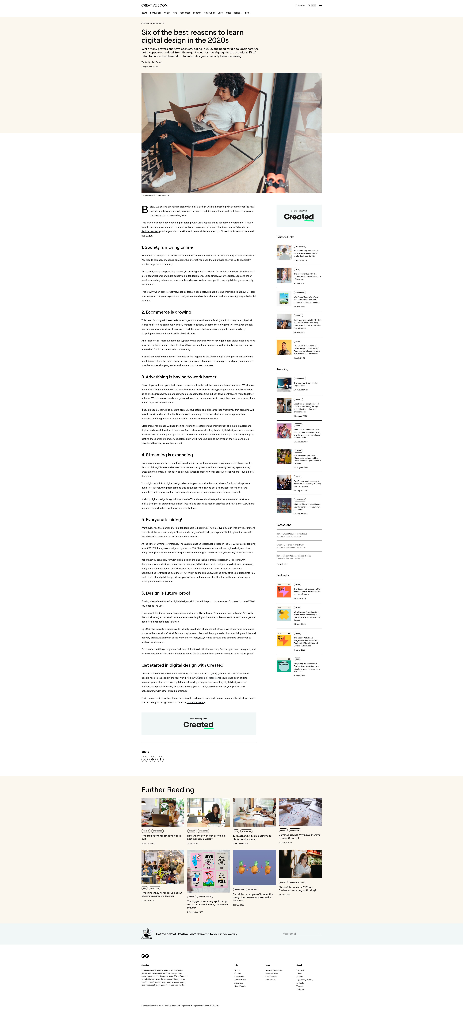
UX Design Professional (208, 677)
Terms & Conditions (273, 970)
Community (239, 976)
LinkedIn (300, 983)
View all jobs (282, 564)
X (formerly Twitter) (304, 980)
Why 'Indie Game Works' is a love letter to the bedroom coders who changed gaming (306, 300)
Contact (237, 973)
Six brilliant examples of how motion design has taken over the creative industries (253, 897)
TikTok (299, 973)
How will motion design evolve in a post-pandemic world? (206, 837)
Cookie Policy (271, 976)
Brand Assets (240, 986)
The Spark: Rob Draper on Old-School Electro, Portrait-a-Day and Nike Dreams (307, 591)
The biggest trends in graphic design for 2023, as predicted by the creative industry (208, 904)
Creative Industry (297, 882)
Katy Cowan (157, 62)
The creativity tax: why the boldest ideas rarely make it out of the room (307, 276)
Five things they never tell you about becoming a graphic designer (162, 894)
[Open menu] (320, 5)
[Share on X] (145, 759)
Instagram (300, 970)
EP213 (297, 659)
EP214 (297, 633)
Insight (146, 23)
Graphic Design (205, 897)
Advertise (238, 983)
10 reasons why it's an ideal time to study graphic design (252, 837)
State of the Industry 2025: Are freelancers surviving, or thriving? (297, 889)
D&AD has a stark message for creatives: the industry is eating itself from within (307, 484)
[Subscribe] (319, 933)
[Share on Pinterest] (152, 759)
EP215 (297, 607)
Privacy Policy (271, 973)
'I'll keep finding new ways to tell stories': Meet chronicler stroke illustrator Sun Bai (306, 253)
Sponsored (157, 23)
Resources (299, 292)
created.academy (196, 702)
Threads (299, 986)
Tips (297, 269)
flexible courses (150, 231)
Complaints (270, 980)
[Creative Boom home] (154, 5)
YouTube (299, 976)
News (297, 341)
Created (202, 222)
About (237, 970)
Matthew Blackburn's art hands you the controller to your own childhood (307, 507)
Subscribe (300, 5)
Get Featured (240, 980)
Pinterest (300, 989)
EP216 (297, 584)
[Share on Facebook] (160, 759)
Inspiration (300, 246)
